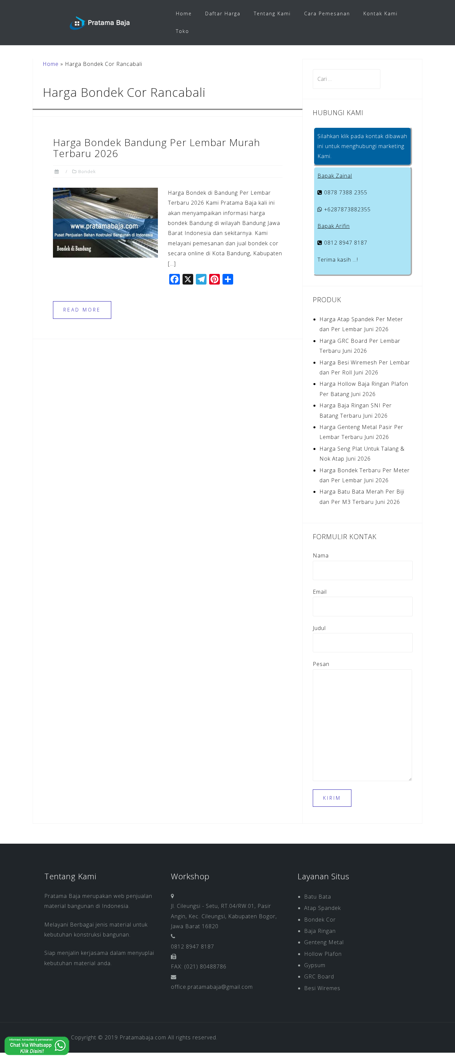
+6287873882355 (346, 209)
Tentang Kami (272, 13)
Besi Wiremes (322, 988)
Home (184, 13)
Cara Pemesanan (327, 13)
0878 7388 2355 (344, 192)
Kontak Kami (380, 13)
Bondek (87, 171)
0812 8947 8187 (344, 242)
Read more (82, 310)
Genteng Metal (324, 942)
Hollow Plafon (323, 953)
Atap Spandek (322, 908)
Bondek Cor (320, 919)
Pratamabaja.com (143, 1037)
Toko (182, 31)
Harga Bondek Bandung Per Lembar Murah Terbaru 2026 (156, 147)
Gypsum (314, 965)
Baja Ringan (320, 931)
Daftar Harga (222, 13)
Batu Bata (317, 896)
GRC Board (319, 976)
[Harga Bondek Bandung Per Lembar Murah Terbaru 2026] (105, 222)
